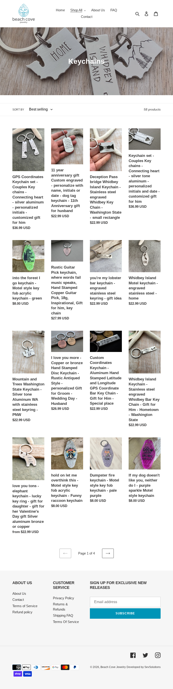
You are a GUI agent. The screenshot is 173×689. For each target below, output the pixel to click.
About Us (19, 593)
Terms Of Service (66, 622)
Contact (18, 600)
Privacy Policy (63, 598)
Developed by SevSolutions (144, 667)
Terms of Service (24, 606)
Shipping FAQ (63, 615)
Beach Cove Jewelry (113, 667)
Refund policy (22, 612)
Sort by (18, 109)
